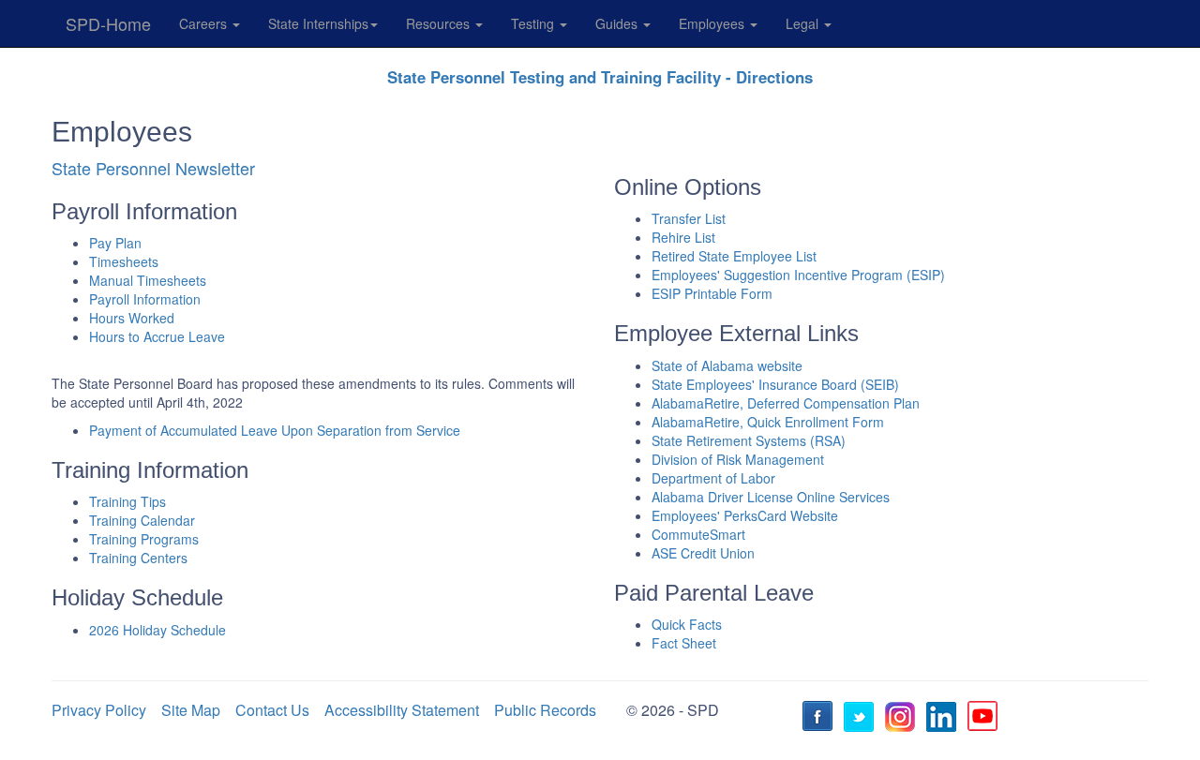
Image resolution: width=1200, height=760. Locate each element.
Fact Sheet (684, 642)
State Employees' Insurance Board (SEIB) (775, 384)
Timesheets (123, 261)
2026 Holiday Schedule (157, 629)
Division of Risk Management (738, 459)
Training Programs (144, 538)
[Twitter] (861, 719)
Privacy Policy (99, 710)
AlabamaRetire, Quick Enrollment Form (768, 421)
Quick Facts (687, 624)
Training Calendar (142, 520)
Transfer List (689, 218)
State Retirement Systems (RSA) (749, 440)
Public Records (545, 710)
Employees (713, 23)
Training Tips (127, 501)
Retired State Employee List (734, 255)
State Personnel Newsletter (153, 168)
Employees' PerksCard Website (745, 515)
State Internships (318, 23)
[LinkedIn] (944, 719)
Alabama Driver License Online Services (771, 496)
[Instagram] (903, 719)
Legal (804, 23)
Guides (618, 23)
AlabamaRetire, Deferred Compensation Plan (786, 403)
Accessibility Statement (401, 710)
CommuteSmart (698, 534)
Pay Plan (115, 242)
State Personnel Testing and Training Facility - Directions (600, 77)
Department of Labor (713, 478)
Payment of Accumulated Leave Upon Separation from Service (274, 430)
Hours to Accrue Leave (157, 336)
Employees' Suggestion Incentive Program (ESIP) (798, 274)
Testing (534, 23)
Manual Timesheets (147, 280)
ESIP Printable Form (712, 293)
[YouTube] (985, 719)
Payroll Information (145, 299)
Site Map (190, 710)
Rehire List (683, 237)
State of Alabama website (727, 365)
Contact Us (272, 710)
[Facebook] (820, 719)
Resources (439, 23)
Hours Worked (131, 317)
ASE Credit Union (703, 553)
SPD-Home (108, 23)
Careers (205, 23)
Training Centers (138, 557)
